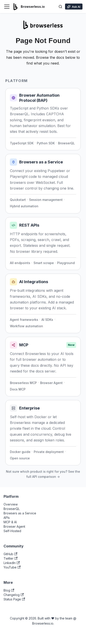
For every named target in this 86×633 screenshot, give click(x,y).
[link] (43, 119)
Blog (7, 590)
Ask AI (76, 6)
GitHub (8, 554)
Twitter (8, 558)
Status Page (12, 599)
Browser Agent (51, 383)
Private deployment (49, 452)
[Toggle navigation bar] (7, 6)
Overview (11, 504)
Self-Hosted (12, 531)
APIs (7, 517)
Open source (20, 458)
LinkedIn (10, 563)
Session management (46, 200)
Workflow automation (26, 326)
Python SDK (46, 143)
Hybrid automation (24, 206)
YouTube (10, 567)
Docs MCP (18, 389)
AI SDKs (47, 319)
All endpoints (20, 263)
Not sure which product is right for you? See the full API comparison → (43, 474)
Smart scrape (44, 263)
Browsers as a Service (20, 513)
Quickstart (18, 200)
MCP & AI (10, 522)
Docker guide (20, 452)
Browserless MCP (23, 383)
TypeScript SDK (22, 143)
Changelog (12, 595)
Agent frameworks (24, 319)
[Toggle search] (60, 6)
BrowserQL (66, 143)
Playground (66, 263)
